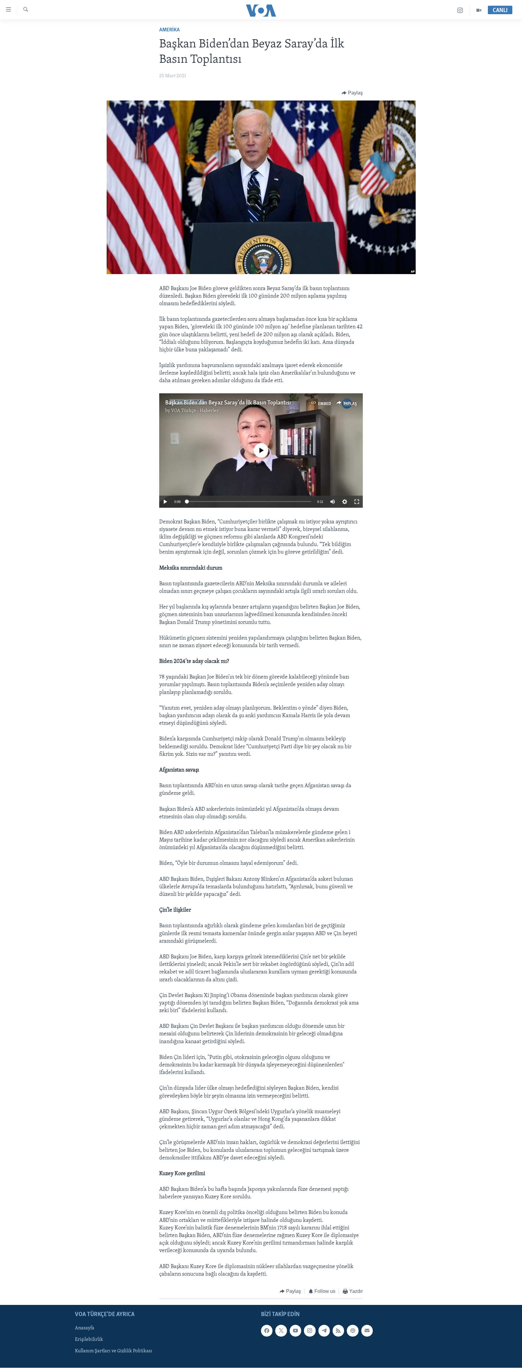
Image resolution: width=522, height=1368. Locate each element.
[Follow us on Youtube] (295, 1331)
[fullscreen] (357, 502)
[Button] (352, 93)
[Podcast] (352, 1331)
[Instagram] (460, 10)
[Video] (479, 10)
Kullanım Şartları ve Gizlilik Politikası (113, 1351)
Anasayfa (84, 1328)
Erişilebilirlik (89, 1340)
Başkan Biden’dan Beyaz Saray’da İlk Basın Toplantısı (228, 403)
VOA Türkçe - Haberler (195, 410)
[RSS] (338, 1331)
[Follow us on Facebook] (266, 1331)
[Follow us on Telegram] (324, 1331)
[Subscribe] (367, 1331)
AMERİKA (169, 30)
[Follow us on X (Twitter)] (281, 1331)
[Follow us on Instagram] (309, 1331)
